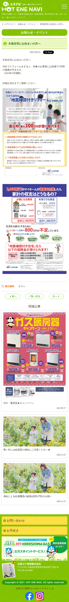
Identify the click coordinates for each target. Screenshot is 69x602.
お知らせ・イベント (27, 24)
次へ (54, 296)
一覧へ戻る (34, 296)
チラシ (21, 286)
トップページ (8, 24)
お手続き (13, 530)
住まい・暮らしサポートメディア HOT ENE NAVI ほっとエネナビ (22, 7)
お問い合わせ (16, 520)
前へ (14, 296)
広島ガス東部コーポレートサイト (33, 588)
